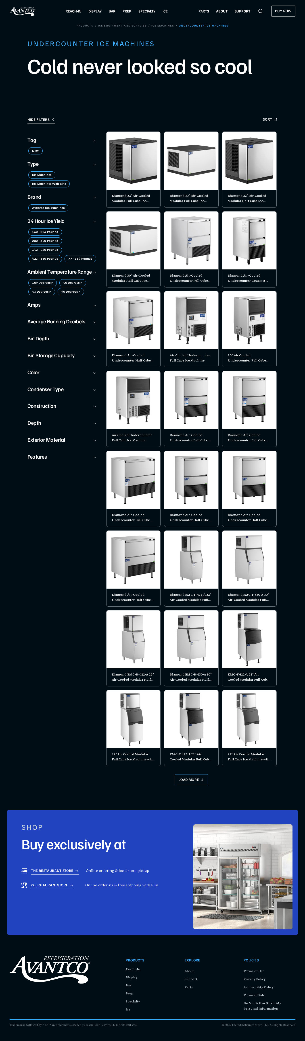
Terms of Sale (254, 995)
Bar (128, 985)
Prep (129, 993)
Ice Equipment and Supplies (122, 26)
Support (191, 979)
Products (85, 26)
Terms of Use (254, 971)
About (189, 971)
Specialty (133, 1001)
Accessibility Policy (259, 987)
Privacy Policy (255, 979)
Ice (128, 1009)
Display (132, 977)
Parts (189, 987)
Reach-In (133, 969)
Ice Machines (162, 26)
